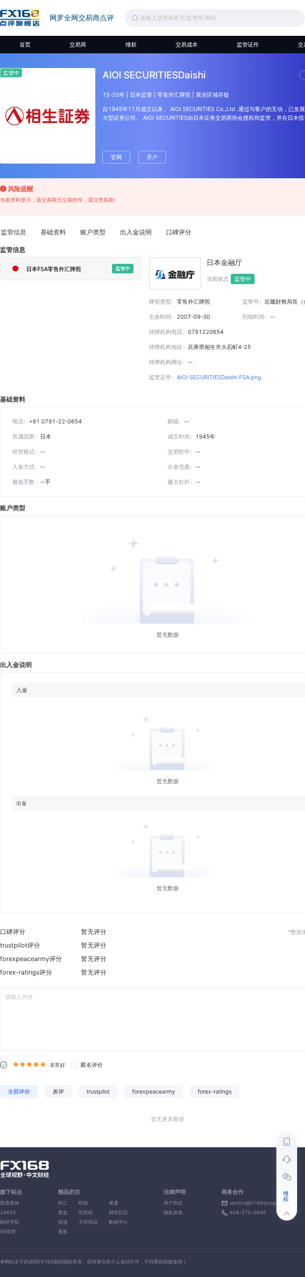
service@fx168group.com (258, 1203)
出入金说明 (136, 232)
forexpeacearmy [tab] (153, 1091)
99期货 (8, 1231)
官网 (116, 157)
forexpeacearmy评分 (31, 959)
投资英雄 (9, 1203)
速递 (118, 1203)
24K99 (8, 1212)
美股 (63, 1231)
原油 (63, 1222)
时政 (88, 1203)
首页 (25, 44)
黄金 (63, 1212)
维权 (131, 44)
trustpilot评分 (20, 945)
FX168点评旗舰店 (19, 17)
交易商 (77, 44)
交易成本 (187, 44)
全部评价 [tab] (19, 1091)
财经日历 (118, 1212)
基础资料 (53, 232)
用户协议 (173, 1203)
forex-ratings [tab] (215, 1091)
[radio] (16, 1064)
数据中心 (118, 1222)
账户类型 (93, 232)
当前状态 (218, 279)
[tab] (70, 268)
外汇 (63, 1203)
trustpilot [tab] (98, 1091)
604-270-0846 (248, 1212)
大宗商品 (88, 1222)
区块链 (88, 1212)
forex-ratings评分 (26, 972)
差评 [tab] (58, 1091)
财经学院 (9, 1222)
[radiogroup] (29, 1064)
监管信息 (13, 232)
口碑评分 (178, 232)
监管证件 (248, 44)
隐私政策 (173, 1212)
